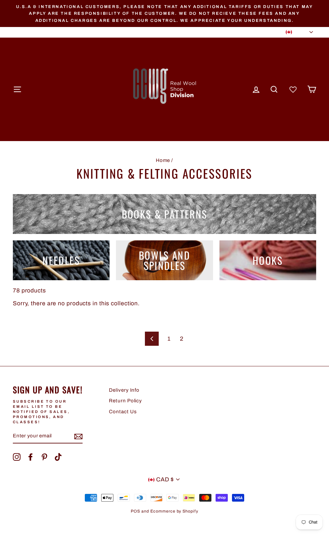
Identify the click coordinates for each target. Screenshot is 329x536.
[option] (164, 13)
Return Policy (125, 400)
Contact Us (123, 411)
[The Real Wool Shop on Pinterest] (44, 457)
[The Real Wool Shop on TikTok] (58, 457)
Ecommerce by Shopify (174, 511)
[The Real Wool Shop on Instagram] (17, 457)
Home (163, 160)
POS (135, 511)
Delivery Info (124, 390)
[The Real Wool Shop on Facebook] (30, 457)
